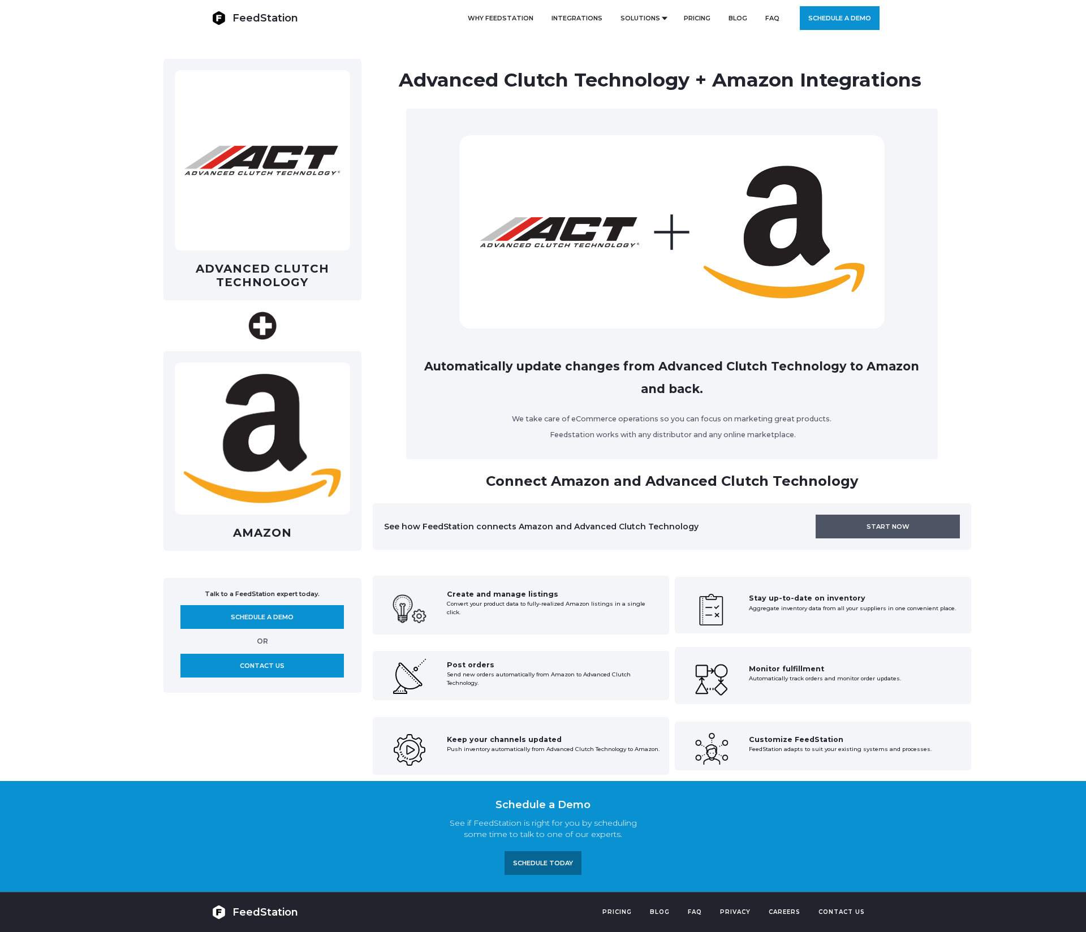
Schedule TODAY (543, 863)
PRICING (697, 18)
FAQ (772, 18)
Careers (784, 912)
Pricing (617, 912)
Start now (888, 526)
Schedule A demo (262, 617)
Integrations (576, 18)
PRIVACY (735, 912)
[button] (643, 18)
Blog (660, 912)
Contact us (262, 666)
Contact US (841, 912)
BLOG (738, 18)
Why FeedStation (500, 18)
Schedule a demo (839, 18)
